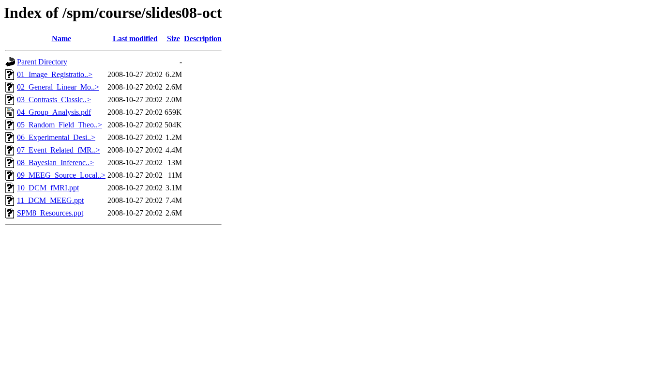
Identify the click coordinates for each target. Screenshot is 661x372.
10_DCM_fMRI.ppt (48, 188)
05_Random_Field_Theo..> (59, 125)
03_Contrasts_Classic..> (54, 99)
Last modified (135, 38)
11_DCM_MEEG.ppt (50, 200)
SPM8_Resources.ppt (50, 213)
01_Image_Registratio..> (54, 74)
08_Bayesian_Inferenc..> (55, 162)
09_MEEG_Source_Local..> (61, 175)
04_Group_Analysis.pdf (54, 112)
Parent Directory (42, 62)
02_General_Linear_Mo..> (58, 87)
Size (173, 38)
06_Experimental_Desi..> (56, 137)
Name (61, 38)
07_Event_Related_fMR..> (58, 150)
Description (203, 38)
